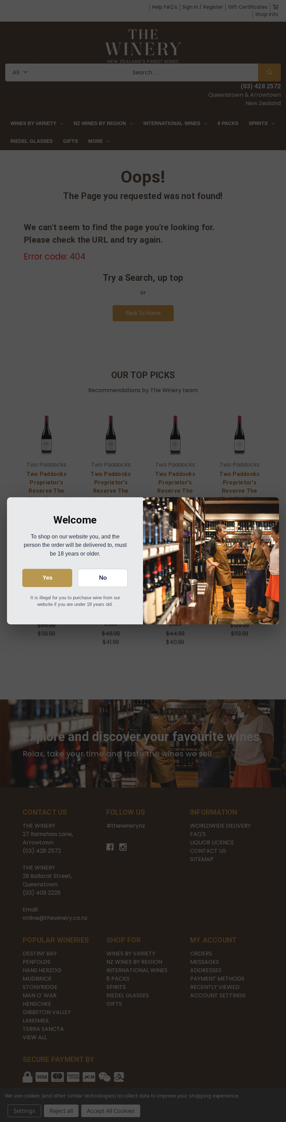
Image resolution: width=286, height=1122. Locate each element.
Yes (47, 577)
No (103, 577)
